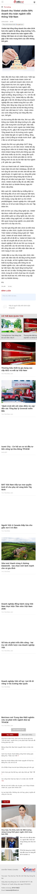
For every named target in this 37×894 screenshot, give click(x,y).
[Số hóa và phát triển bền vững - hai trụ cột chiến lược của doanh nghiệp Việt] (18, 628)
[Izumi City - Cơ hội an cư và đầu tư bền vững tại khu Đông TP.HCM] (18, 432)
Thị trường (7, 7)
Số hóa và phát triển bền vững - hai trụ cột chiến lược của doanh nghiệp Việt (17, 644)
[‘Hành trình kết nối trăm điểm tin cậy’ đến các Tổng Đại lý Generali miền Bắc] (18, 391)
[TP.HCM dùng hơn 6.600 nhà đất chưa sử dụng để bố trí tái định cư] (9, 855)
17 (18, 756)
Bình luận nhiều (27, 735)
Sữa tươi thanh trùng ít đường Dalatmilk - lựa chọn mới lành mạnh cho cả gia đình (17, 565)
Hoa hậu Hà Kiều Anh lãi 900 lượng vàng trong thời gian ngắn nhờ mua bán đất (16, 832)
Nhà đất (4, 452)
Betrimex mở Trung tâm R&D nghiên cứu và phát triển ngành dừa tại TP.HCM (17, 719)
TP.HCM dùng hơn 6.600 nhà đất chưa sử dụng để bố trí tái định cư (27, 852)
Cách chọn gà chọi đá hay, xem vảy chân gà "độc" (17, 772)
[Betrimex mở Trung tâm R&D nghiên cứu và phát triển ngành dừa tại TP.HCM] (18, 703)
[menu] (2, 2)
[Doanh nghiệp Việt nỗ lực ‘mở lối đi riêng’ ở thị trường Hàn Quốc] (18, 666)
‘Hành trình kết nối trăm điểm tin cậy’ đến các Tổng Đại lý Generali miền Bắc (18, 408)
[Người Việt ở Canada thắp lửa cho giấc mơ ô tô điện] (18, 510)
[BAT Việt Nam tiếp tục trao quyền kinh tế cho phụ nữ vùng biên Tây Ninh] (18, 470)
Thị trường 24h (7, 373)
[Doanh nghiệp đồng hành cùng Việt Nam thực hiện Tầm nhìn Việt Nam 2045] (18, 589)
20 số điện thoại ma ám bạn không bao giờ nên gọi (17, 767)
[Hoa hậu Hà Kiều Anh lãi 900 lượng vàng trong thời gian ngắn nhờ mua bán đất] (18, 816)
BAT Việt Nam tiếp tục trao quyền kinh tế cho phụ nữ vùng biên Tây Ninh (16, 487)
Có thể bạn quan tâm (12, 316)
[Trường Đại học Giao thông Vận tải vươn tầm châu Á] (11, 325)
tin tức (10, 286)
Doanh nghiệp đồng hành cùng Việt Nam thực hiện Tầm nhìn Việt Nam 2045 (17, 606)
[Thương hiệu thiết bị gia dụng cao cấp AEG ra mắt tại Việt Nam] (18, 353)
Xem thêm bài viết (18, 729)
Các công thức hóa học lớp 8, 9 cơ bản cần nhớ (16, 779)
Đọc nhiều (10, 735)
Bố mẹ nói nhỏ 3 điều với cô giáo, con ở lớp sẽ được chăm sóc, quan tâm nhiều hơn (17, 786)
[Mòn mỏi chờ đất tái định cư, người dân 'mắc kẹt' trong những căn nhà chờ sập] (9, 842)
